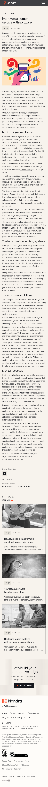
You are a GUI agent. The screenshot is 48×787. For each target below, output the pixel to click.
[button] (43, 3)
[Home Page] (9, 3)
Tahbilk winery (26, 169)
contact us (13, 459)
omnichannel (13, 339)
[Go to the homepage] (12, 701)
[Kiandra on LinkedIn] (6, 780)
